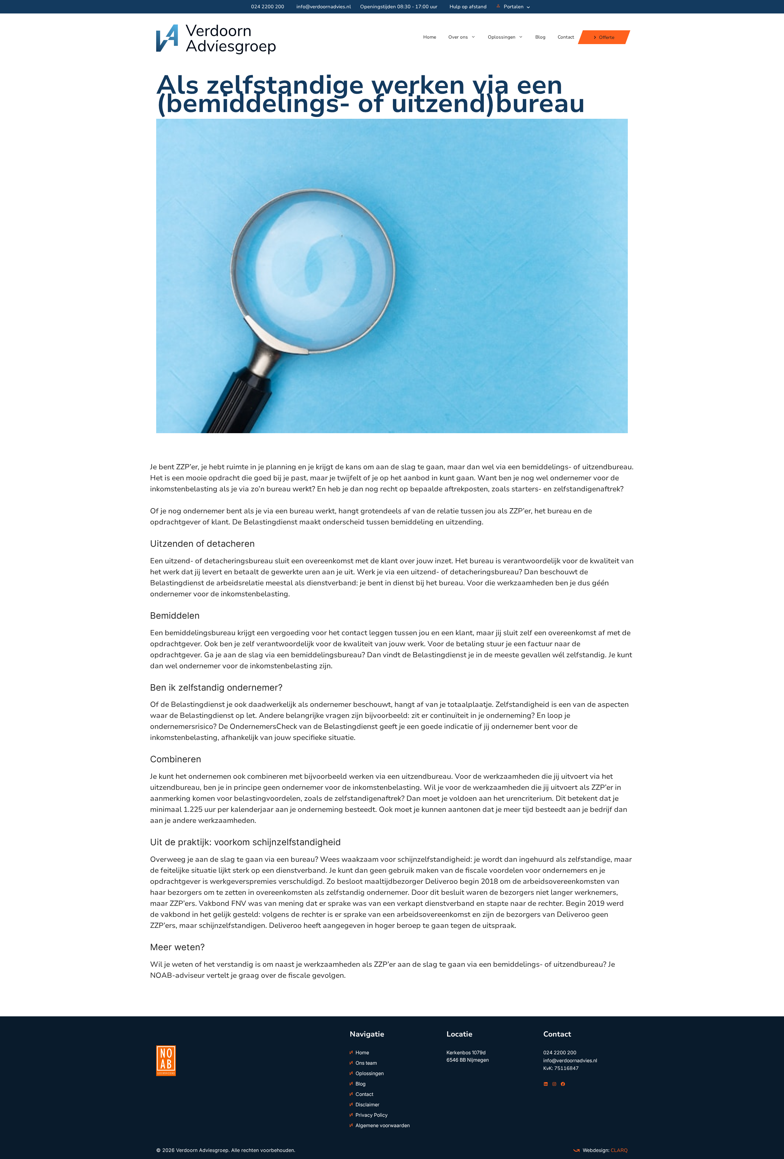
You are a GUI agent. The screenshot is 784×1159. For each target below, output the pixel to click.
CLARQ (618, 1150)
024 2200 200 (267, 6)
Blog (540, 37)
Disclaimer (367, 1104)
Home (429, 37)
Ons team (366, 1063)
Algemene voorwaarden (383, 1125)
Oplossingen (501, 37)
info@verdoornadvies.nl (323, 6)
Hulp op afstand (468, 6)
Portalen (514, 6)
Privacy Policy (372, 1115)
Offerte (606, 37)
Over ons (458, 37)
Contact (566, 37)
